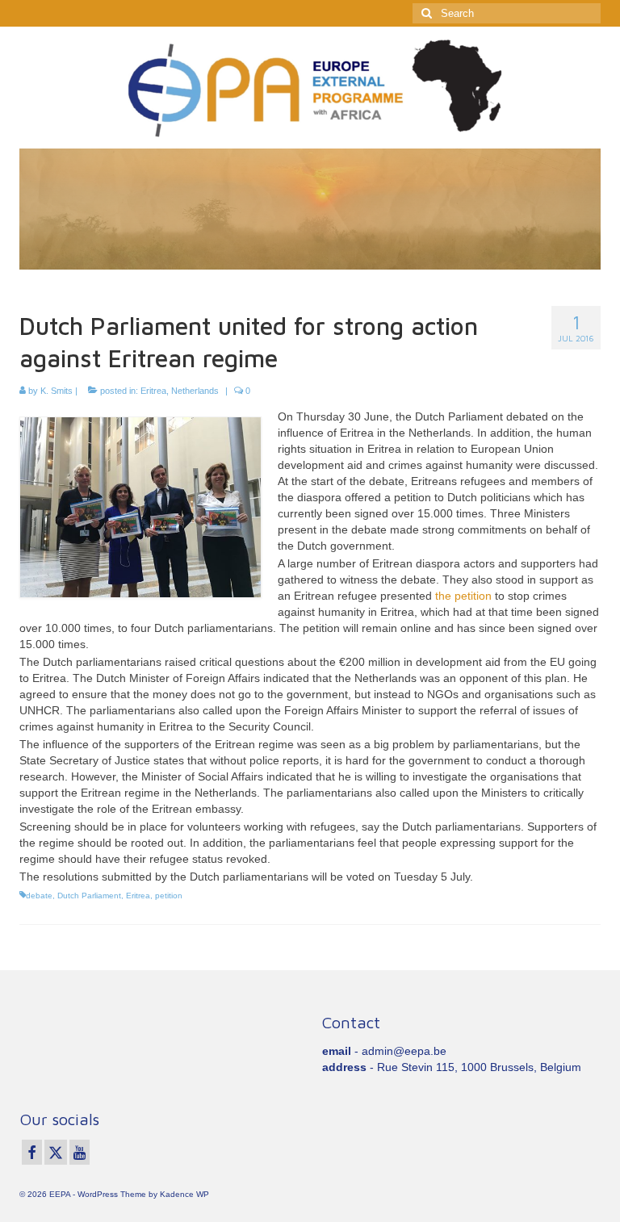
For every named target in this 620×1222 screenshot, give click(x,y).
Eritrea (153, 390)
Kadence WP (184, 1194)
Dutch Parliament (89, 895)
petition (168, 895)
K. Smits (56, 390)
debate (39, 895)
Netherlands (195, 390)
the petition (463, 595)
